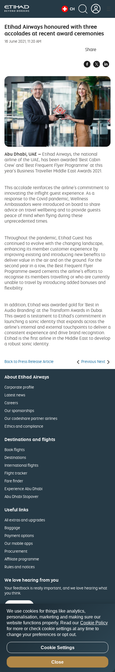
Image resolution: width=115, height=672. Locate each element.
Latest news (14, 395)
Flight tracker (15, 473)
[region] (57, 638)
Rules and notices (19, 566)
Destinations (15, 457)
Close (57, 662)
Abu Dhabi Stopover (21, 496)
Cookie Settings (58, 647)
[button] (68, 9)
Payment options (19, 535)
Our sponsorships (19, 410)
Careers (11, 402)
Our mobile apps (18, 543)
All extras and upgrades (24, 519)
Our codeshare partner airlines (30, 418)
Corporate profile (19, 387)
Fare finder (13, 480)
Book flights (14, 449)
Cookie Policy (94, 622)
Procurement (15, 551)
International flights (21, 465)
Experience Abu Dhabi (23, 488)
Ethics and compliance (23, 426)
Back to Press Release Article (29, 361)
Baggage (12, 527)
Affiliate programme (21, 559)
